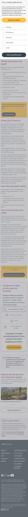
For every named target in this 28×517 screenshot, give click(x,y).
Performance (9, 32)
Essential (8, 27)
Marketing (8, 37)
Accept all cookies (14, 20)
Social (7, 48)
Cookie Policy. (18, 15)
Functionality (9, 42)
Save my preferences (14, 55)
